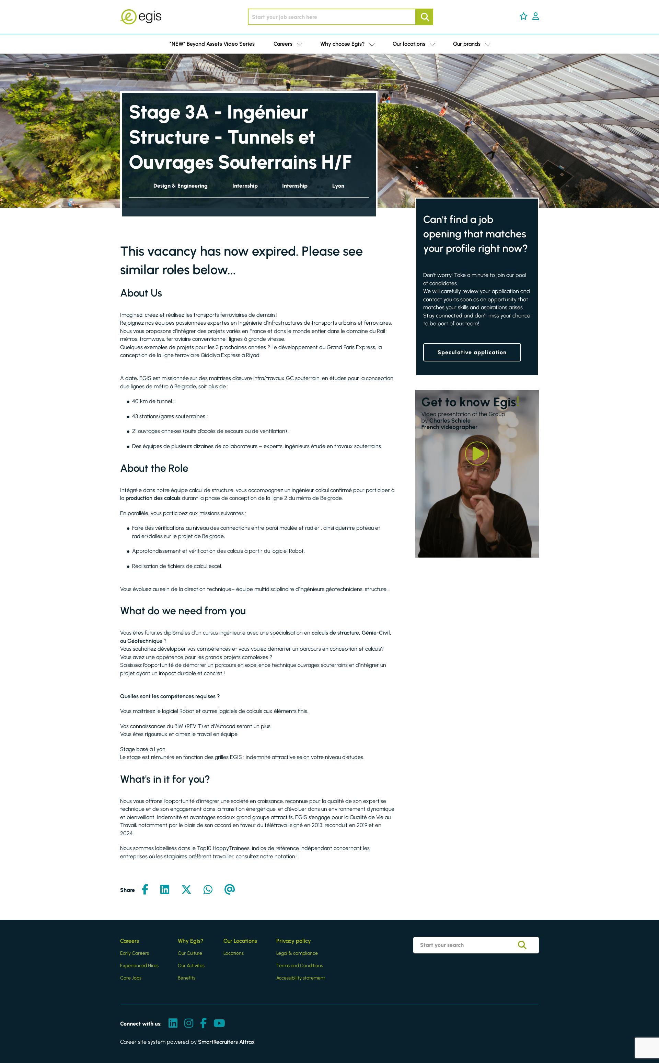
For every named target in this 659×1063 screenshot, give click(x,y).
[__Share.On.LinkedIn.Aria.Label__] (164, 890)
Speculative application (472, 352)
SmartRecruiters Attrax (226, 1042)
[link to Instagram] (188, 1023)
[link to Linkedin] (173, 1023)
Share (127, 890)
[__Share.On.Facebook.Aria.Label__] (145, 890)
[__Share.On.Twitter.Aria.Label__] (186, 890)
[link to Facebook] (203, 1023)
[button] (523, 16)
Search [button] (424, 17)
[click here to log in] (535, 16)
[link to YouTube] (219, 1023)
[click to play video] (477, 453)
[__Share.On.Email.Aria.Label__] (229, 890)
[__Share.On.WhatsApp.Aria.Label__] (208, 890)
